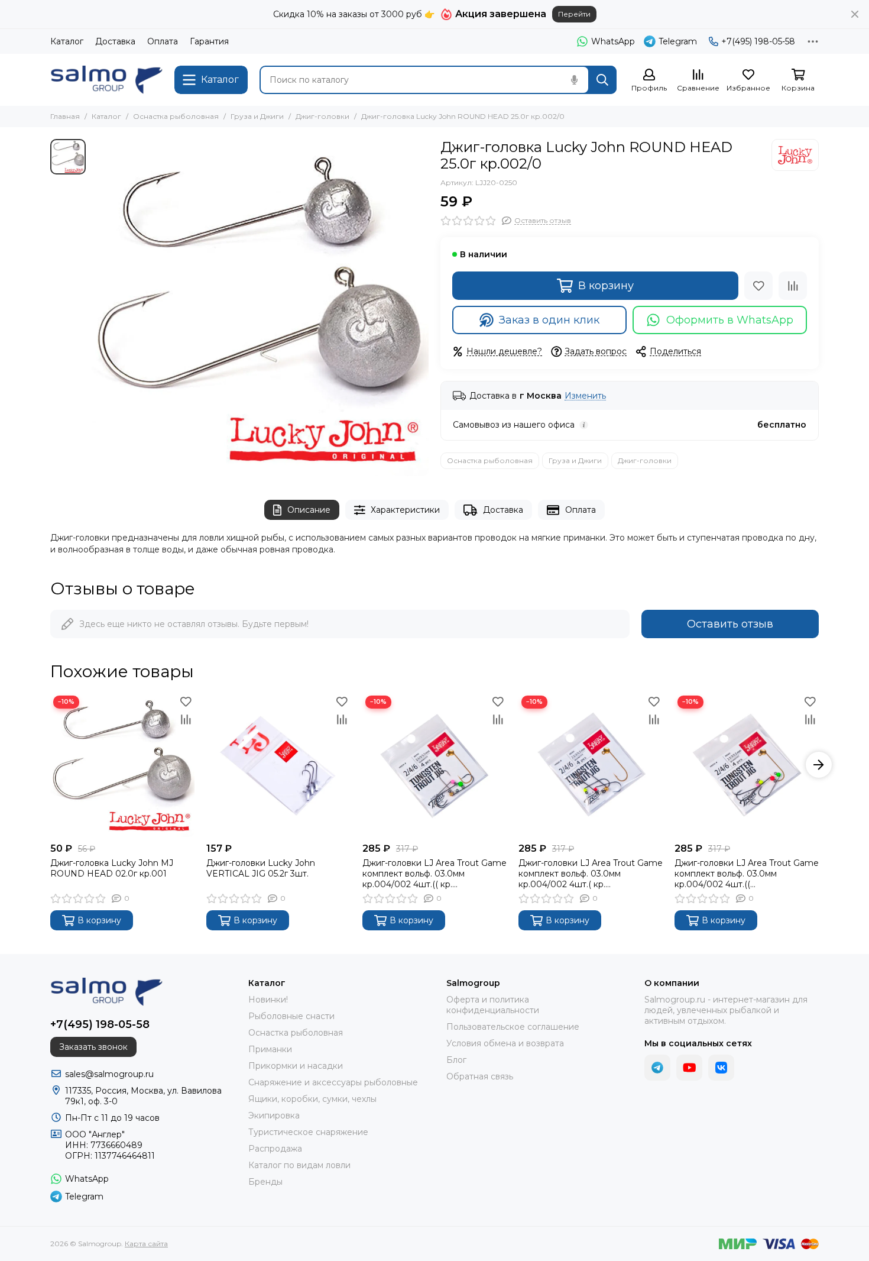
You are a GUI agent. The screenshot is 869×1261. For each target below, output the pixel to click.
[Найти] (602, 80)
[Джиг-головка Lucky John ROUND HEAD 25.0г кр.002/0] (260, 307)
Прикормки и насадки (295, 1065)
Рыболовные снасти (291, 1016)
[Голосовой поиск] (574, 80)
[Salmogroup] (106, 80)
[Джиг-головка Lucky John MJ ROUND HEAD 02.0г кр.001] (122, 765)
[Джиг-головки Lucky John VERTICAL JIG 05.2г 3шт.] (278, 765)
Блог (456, 1060)
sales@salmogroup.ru (109, 1074)
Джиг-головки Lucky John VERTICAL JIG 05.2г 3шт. (260, 868)
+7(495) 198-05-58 (758, 41)
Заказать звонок (93, 1047)
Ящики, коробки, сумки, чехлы (312, 1099)
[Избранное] (758, 285)
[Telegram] (657, 1068)
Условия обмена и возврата (505, 1043)
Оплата (162, 41)
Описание (308, 510)
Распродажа (275, 1148)
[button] (50, 765)
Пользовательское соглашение (512, 1026)
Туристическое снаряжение (308, 1132)
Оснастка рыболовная (176, 116)
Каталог (66, 41)
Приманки (270, 1049)
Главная (65, 116)
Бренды (265, 1181)
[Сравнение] (793, 285)
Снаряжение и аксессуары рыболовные (333, 1082)
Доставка (115, 41)
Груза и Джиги (257, 116)
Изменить (585, 396)
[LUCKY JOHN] (795, 155)
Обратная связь (479, 1076)
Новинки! (268, 999)
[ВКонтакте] (721, 1068)
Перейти (574, 13)
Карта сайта (146, 1243)
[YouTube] (689, 1068)
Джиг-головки (322, 116)
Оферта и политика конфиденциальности (492, 1005)
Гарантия (209, 41)
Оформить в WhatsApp (729, 319)
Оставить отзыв (730, 623)
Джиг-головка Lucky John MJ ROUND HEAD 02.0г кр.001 (111, 868)
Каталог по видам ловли (299, 1165)
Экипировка (274, 1115)
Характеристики (405, 510)
